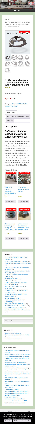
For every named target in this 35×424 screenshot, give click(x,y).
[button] (27, 33)
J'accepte (8, 421)
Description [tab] (11, 112)
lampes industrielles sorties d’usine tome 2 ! (17, 391)
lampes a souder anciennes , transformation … (17, 372)
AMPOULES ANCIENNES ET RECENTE (16, 306)
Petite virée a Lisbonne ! (11, 397)
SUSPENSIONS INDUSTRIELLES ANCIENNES (18, 263)
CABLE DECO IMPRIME (12, 298)
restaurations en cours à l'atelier (13, 339)
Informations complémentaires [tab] (18, 116)
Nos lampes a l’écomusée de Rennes (15, 399)
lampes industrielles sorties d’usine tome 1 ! (17, 393)
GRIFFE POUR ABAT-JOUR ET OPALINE (17, 22)
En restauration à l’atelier (12, 389)
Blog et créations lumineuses (13, 333)
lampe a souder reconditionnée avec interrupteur (18, 368)
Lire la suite (10, 201)
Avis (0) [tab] (10, 120)
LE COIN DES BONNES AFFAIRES (15, 307)
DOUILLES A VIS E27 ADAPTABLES (15, 304)
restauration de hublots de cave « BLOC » (16, 401)
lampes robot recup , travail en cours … (16, 362)
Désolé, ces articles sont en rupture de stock (17, 309)
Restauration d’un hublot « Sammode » (15, 403)
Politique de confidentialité (22, 421)
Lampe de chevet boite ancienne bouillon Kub (17, 370)
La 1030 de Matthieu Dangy (12, 395)
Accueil (7, 19)
